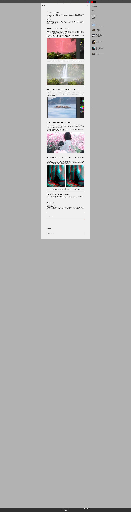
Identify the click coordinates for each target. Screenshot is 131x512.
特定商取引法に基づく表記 (65, 508)
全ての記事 (43, 5)
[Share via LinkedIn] (52, 216)
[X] (94, 2)
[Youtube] (92, 2)
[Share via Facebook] (47, 216)
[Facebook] (89, 2)
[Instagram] (87, 2)
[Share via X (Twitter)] (49, 216)
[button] (87, 5)
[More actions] (83, 12)
